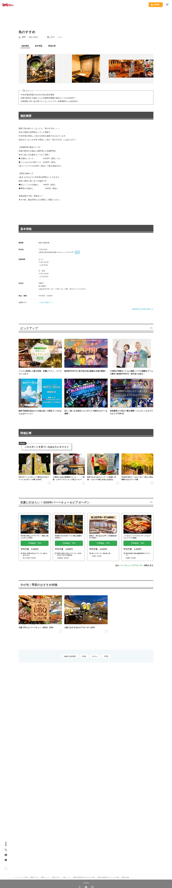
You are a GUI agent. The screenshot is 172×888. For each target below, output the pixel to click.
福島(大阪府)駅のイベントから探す (109, 877)
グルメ (95, 656)
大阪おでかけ (56, 877)
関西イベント (45, 877)
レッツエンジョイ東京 (21, 877)
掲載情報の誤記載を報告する (142, 309)
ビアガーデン (138, 565)
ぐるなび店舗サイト (45, 302)
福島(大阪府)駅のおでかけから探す (84, 877)
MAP (77, 252)
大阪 (84, 656)
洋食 (106, 656)
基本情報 (26, 229)
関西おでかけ (34, 877)
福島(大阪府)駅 (70, 656)
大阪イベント (66, 877)
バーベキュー (125, 565)
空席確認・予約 (34, 543)
